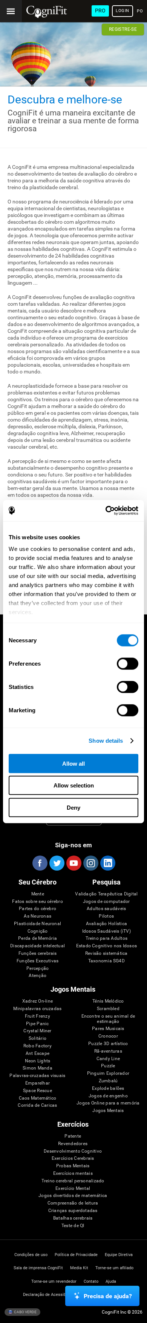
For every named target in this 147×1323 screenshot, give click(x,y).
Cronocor (108, 1036)
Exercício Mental (72, 1188)
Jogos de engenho (108, 1096)
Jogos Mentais (108, 1110)
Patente (72, 1136)
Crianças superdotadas (73, 1210)
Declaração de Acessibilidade (50, 1294)
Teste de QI (72, 1225)
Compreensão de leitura (72, 1203)
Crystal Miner (37, 1031)
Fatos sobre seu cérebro (37, 901)
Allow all (73, 763)
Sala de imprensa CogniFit (38, 1267)
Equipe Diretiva (119, 1254)
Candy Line (108, 1058)
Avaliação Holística (106, 923)
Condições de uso (30, 1254)
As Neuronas (37, 916)
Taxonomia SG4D (106, 961)
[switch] (127, 663)
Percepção (37, 968)
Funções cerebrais (37, 953)
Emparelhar (37, 1083)
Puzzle (108, 1066)
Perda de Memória (37, 938)
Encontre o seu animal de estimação (108, 1019)
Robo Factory (37, 1046)
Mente (37, 894)
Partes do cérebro (37, 908)
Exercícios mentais (73, 1173)
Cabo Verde (25, 1311)
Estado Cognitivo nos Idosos (106, 946)
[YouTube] (73, 863)
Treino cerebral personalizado (72, 1181)
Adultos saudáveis (106, 908)
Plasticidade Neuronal (37, 923)
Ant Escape (37, 1053)
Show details (106, 740)
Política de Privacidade (76, 1254)
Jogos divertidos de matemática (72, 1195)
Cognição (38, 931)
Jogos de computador (106, 901)
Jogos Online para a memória (108, 1103)
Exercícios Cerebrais (73, 1158)
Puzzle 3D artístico (108, 1043)
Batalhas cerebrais (72, 1218)
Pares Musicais (108, 1028)
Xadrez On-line (37, 1001)
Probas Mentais (72, 1166)
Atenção (37, 975)
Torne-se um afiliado (114, 1267)
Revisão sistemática (106, 953)
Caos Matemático (38, 1098)
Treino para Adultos (107, 938)
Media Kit (79, 1267)
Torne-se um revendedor (54, 1281)
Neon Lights (38, 1061)
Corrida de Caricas (37, 1105)
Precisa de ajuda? (108, 1296)
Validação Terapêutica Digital (106, 894)
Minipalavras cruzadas (37, 1008)
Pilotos (106, 916)
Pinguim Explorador (108, 1073)
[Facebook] (39, 863)
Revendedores (72, 1143)
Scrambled (108, 1008)
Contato (91, 1281)
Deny (73, 807)
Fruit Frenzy (37, 1016)
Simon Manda (37, 1068)
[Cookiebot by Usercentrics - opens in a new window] (105, 511)
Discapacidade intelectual (37, 946)
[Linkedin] (107, 863)
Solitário (37, 1038)
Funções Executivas (37, 961)
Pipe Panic (37, 1023)
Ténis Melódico (108, 1001)
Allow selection (74, 785)
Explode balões (108, 1088)
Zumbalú (108, 1081)
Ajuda (111, 1281)
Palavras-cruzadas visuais (37, 1075)
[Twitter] (56, 863)
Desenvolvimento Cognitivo (73, 1151)
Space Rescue (37, 1090)
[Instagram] (90, 863)
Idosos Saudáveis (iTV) (106, 931)
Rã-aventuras (108, 1051)
